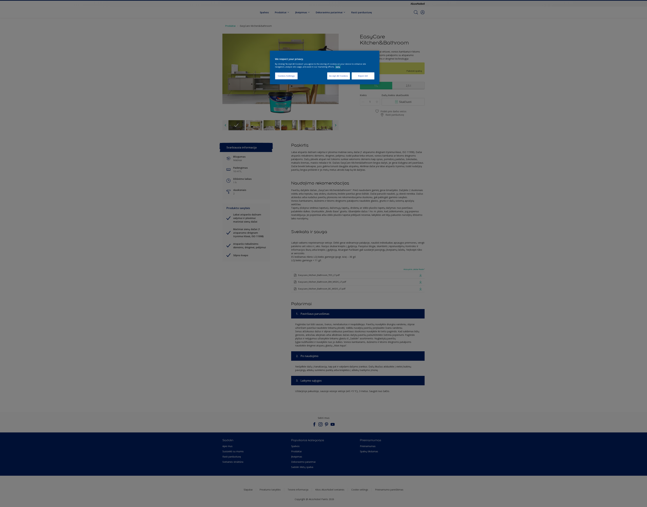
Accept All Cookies (338, 76)
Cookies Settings (286, 76)
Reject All (363, 76)
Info (338, 66)
